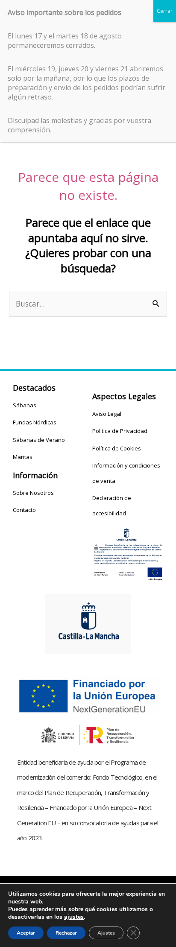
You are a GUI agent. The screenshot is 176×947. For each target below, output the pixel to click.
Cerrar (165, 11)
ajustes (74, 917)
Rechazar (66, 932)
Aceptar (26, 932)
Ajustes (106, 932)
